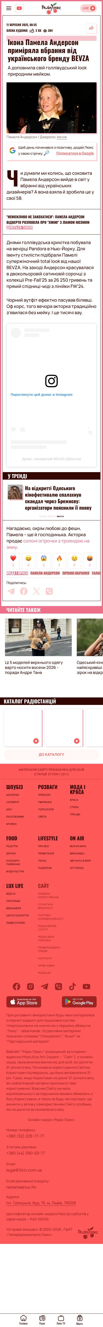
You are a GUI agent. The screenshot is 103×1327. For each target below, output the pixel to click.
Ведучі (11, 893)
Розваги (48, 786)
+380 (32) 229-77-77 (25, 1136)
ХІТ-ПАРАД (77, 868)
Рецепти (12, 846)
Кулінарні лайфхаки (13, 862)
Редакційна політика (46, 938)
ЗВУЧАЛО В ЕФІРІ (80, 860)
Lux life (14, 885)
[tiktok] (72, 986)
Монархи (12, 795)
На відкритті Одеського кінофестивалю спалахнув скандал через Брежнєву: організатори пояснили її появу (58, 497)
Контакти (45, 958)
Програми (13, 901)
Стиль (74, 807)
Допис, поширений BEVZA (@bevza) (51, 459)
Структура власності (45, 906)
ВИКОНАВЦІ (77, 853)
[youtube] (86, 986)
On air (77, 838)
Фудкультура (15, 871)
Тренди (75, 814)
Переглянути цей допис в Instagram (41, 395)
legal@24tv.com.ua (24, 1170)
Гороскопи (46, 809)
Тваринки (45, 802)
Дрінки (11, 853)
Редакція (44, 973)
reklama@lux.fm (21, 1187)
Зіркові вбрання (75, 573)
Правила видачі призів (49, 949)
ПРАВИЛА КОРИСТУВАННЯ (48, 895)
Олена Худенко (17, 30)
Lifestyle (48, 838)
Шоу (9, 809)
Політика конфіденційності (50, 916)
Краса (74, 800)
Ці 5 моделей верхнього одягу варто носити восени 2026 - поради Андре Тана (34, 667)
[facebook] (23, 591)
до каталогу (51, 754)
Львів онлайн (15, 922)
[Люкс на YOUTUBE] (19, 8)
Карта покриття (17, 915)
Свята (42, 816)
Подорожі (45, 868)
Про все (43, 846)
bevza (62, 137)
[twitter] (36, 591)
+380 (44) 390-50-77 (25, 1153)
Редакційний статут (47, 927)
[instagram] (30, 986)
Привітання (46, 853)
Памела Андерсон (45, 573)
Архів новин (46, 965)
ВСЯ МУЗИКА (78, 846)
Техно (42, 860)
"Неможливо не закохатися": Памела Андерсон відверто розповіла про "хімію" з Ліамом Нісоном (48, 219)
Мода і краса (17, 573)
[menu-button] (8, 8)
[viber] (49, 591)
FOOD (11, 838)
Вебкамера (13, 908)
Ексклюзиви (15, 816)
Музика (11, 824)
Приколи (44, 795)
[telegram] (11, 591)
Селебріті (12, 802)
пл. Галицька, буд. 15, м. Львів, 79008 (41, 1203)
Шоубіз (14, 786)
